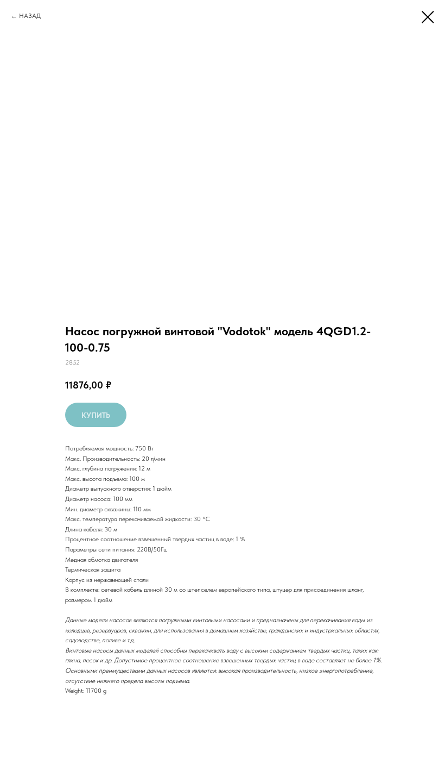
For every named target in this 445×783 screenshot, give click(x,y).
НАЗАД (30, 16)
